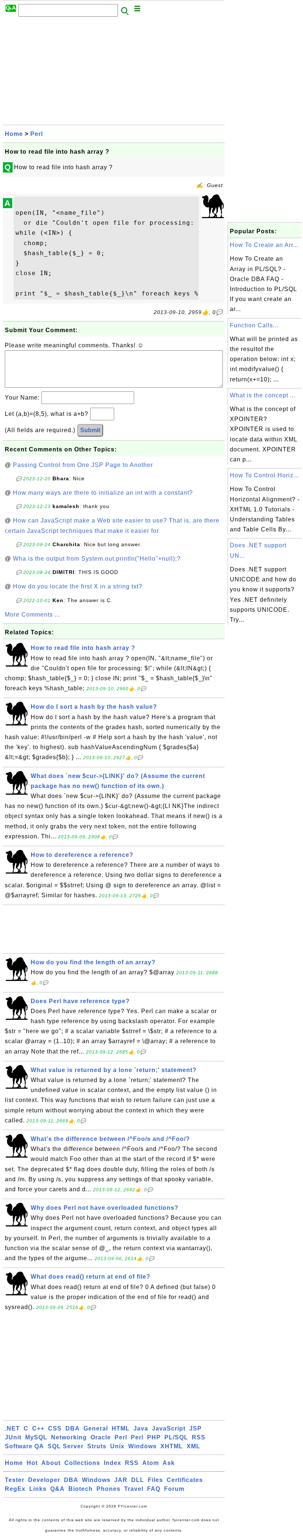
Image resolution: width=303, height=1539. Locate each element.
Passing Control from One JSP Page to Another (83, 465)
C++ (38, 1428)
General (96, 1428)
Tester (14, 1480)
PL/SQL (176, 1437)
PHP (154, 1437)
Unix (117, 1446)
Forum (174, 1489)
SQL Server (66, 1446)
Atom (150, 1463)
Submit (90, 430)
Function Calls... (254, 325)
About (51, 1463)
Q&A (57, 1489)
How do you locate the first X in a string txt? (77, 586)
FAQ (153, 1489)
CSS (55, 1428)
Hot (32, 1463)
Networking (69, 1437)
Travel (133, 1489)
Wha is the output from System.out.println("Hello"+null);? (97, 558)
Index (112, 1463)
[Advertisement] (114, 73)
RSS (198, 1437)
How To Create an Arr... (264, 245)
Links (38, 1489)
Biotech (80, 1489)
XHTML (171, 1446)
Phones (108, 1489)
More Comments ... (32, 614)
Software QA (24, 1446)
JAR (120, 1480)
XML (193, 1446)
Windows (142, 1446)
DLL (137, 1480)
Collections (82, 1463)
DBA (72, 1428)
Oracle (101, 1437)
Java (140, 1428)
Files (155, 1480)
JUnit (13, 1437)
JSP (195, 1428)
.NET (12, 1428)
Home (14, 134)
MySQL (36, 1437)
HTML (121, 1428)
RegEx (15, 1489)
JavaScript (168, 1428)
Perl (36, 134)
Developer (44, 1480)
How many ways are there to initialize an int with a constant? (103, 493)
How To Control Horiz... (264, 475)
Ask (169, 1463)
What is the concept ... (263, 395)
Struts (96, 1446)
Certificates (185, 1480)
